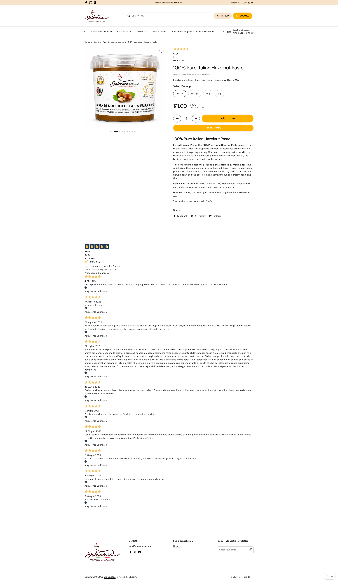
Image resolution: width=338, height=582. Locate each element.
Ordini (176, 546)
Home (87, 42)
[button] (177, 118)
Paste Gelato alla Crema (113, 42)
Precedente (90, 272)
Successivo (104, 272)
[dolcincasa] (96, 15)
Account (225, 15)
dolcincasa (110, 576)
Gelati (96, 42)
